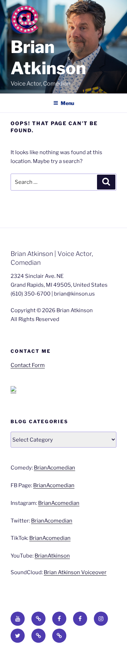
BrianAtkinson (52, 556)
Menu (67, 103)
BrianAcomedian (54, 468)
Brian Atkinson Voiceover (75, 572)
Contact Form (28, 365)
